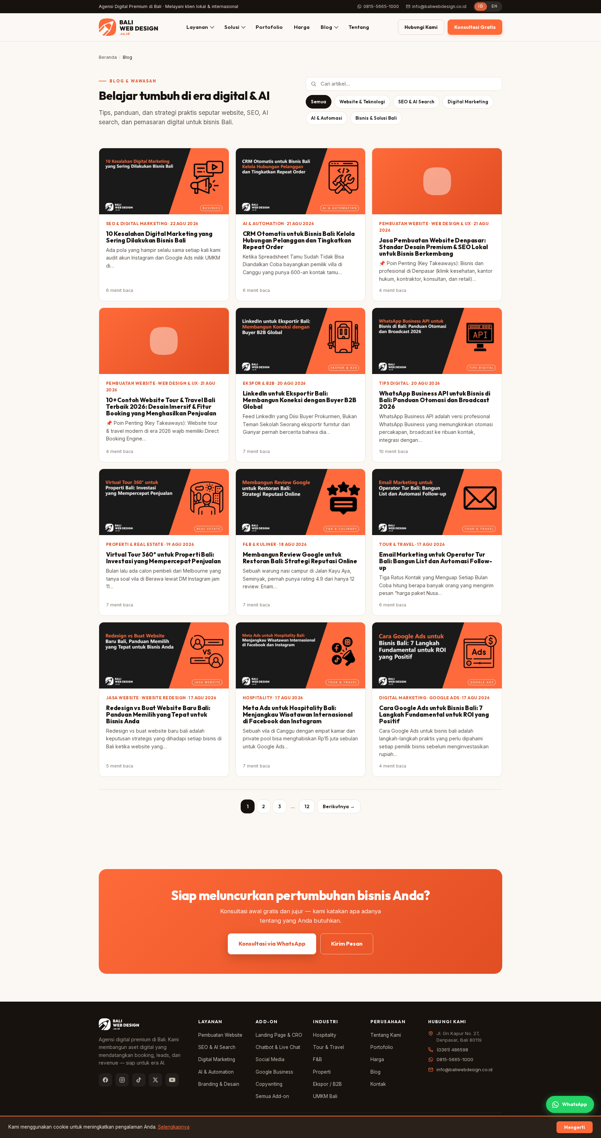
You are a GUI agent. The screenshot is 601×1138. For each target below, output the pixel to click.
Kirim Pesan (346, 943)
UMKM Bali (325, 1096)
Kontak (378, 1084)
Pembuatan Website (220, 1035)
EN (494, 6)
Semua (318, 101)
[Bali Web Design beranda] (128, 27)
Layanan (197, 27)
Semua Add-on (272, 1096)
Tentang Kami (385, 1035)
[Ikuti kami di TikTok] (138, 1080)
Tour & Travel (328, 1047)
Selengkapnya (174, 1127)
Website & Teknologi (362, 101)
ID (480, 6)
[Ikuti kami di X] (155, 1080)
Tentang (358, 27)
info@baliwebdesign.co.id (439, 6)
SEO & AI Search (416, 101)
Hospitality (324, 1035)
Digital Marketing (468, 101)
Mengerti (574, 1127)
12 (307, 806)
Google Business (274, 1072)
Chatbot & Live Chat (278, 1047)
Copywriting (269, 1084)
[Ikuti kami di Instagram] (122, 1080)
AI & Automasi (326, 118)
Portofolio (269, 27)
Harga (302, 27)
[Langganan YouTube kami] (172, 1080)
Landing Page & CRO (279, 1035)
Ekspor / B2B (327, 1084)
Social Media (270, 1059)
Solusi (231, 27)
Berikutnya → (339, 806)
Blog (326, 27)
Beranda (108, 57)
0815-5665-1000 (381, 6)
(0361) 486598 (452, 1049)
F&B (317, 1059)
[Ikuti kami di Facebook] (105, 1080)
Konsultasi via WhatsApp (272, 943)
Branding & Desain (218, 1084)
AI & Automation (216, 1072)
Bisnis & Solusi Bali (376, 118)
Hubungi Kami (421, 27)
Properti (322, 1072)
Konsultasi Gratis (475, 27)
